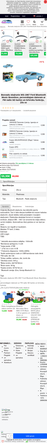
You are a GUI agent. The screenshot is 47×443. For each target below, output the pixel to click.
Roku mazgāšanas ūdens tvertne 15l (9, 307)
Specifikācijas (9, 181)
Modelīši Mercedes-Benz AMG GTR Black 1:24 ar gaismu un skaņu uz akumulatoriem (23, 311)
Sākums (2, 27)
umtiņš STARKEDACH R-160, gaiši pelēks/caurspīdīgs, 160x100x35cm (38, 48)
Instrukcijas (29, 206)
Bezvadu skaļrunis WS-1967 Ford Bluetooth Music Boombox (23, 278)
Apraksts (5, 206)
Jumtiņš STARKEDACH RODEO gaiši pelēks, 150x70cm (8, 47)
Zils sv (3, 288)
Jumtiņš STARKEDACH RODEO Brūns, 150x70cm (22, 47)
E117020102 (11, 288)
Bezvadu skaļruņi (22, 288)
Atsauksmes (17, 206)
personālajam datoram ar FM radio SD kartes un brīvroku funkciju (22, 284)
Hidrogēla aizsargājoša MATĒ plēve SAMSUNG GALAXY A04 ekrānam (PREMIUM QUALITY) (36, 313)
